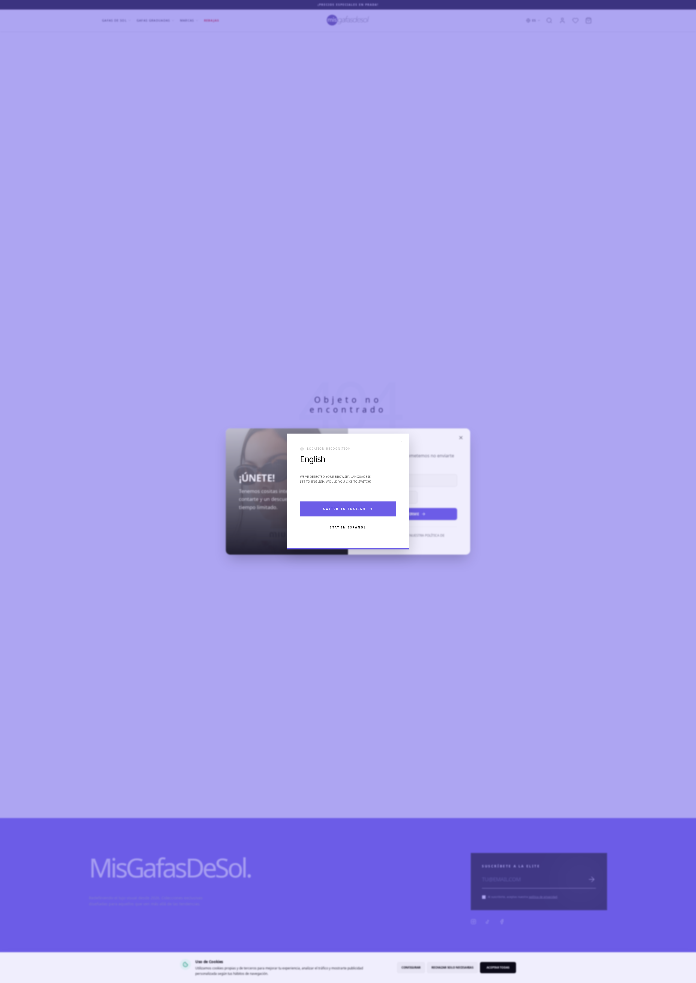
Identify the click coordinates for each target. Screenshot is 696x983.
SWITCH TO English (344, 509)
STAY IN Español (348, 527)
